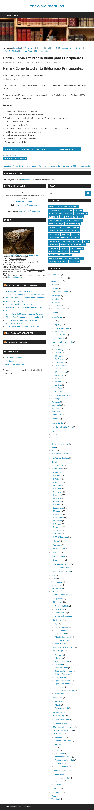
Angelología (55, 207)
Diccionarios (58, 560)
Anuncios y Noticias (59, 278)
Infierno (56, 419)
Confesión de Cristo (63, 741)
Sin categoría (56, 582)
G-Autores (57, 492)
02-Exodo (59, 325)
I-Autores (57, 498)
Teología (55, 591)
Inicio (15, 48)
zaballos (62, 262)
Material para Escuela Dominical (21, 285)
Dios (80, 217)
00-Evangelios (61, 349)
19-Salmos (59, 331)
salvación (63, 251)
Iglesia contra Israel (63, 680)
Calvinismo (56, 305)
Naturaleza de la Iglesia (64, 690)
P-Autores (57, 524)
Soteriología (58, 733)
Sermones (57, 545)
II (43, 48)
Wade (52, 262)
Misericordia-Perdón (63, 757)
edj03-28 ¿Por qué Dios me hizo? (19, 291)
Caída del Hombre (62, 720)
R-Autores (57, 527)
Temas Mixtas (57, 588)
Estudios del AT (56, 227)
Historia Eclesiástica (59, 238)
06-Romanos (60, 359)
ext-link (53, 231)
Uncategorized (57, 796)
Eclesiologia (56, 411)
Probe (64, 248)
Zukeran (74, 262)
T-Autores (57, 533)
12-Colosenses (61, 372)
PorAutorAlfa (56, 468)
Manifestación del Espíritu (64, 727)
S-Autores (57, 530)
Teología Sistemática (60, 595)
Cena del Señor (61, 668)
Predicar (54, 248)
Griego (75, 234)
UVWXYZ (6, 51)
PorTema (55, 541)
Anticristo (59, 702)
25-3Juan (58, 391)
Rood (52, 251)
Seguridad (59, 763)
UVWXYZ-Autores (60, 537)
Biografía (55, 302)
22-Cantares (60, 338)
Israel (53, 447)
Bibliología (55, 296)
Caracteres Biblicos (59, 308)
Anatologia (56, 274)
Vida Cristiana (76, 258)
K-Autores (57, 505)
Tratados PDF (56, 793)
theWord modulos (47, 5)
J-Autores (57, 501)
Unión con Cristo (62, 766)
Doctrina (77, 220)
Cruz (57, 624)
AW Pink (68, 210)
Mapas (54, 450)
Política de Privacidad (14, 358)
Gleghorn (54, 234)
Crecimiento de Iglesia (64, 671)
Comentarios (56, 317)
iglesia (75, 238)
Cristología (57, 620)
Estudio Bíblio (72, 224)
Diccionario (56, 405)
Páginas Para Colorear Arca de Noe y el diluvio (25, 317)
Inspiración (55, 241)
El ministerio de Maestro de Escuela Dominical (25, 314)
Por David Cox (78, 245)
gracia (65, 234)
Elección (58, 744)
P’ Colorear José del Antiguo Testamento (22, 320)
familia (64, 231)
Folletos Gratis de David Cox (19, 333)
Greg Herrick (20, 158)
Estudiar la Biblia (45, 62)
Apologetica (55, 210)
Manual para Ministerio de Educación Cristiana (25, 294)
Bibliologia (8, 158)
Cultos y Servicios (62, 674)
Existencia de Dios (62, 778)
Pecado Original (61, 723)
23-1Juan (58, 385)
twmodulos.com (15, 277)
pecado (64, 245)
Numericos (57, 514)
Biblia (78, 210)
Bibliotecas (55, 299)
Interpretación (61, 612)
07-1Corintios (60, 362)
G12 (52, 437)
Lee (79, 241)
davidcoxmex (24, 202)
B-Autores (57, 476)
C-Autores (57, 479)
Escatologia (56, 415)
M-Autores (57, 511)
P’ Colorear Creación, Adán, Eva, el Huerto (23, 327)
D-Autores (57, 482)
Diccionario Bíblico (62, 564)
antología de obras (61, 458)
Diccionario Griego (63, 567)
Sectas (75, 251)
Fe (56, 747)
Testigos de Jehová (58, 258)
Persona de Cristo (62, 640)
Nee (86, 241)
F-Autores (57, 488)
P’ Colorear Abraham (14, 323)
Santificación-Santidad (64, 760)
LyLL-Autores (58, 508)
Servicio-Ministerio (63, 693)
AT (54, 321)
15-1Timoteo (60, 375)
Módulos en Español (59, 454)
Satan (53, 575)
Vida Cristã (55, 799)
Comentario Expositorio (63, 342)
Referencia (55, 552)
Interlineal (69, 241)
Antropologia (71, 207)
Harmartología (59, 715)
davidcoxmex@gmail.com (26, 205)
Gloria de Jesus (61, 630)
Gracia (57, 750)
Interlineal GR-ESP (60, 291)
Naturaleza (59, 781)
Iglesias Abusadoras (63, 684)
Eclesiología (58, 651)
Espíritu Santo (56, 224)
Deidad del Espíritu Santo (63, 647)
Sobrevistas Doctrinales (63, 730)
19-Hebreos (59, 382)
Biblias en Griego (26, 51)
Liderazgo (59, 687)
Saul (55, 313)
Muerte (58, 705)
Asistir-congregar (62, 661)
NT (54, 345)
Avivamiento (60, 737)
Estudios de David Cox (16, 342)
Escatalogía (58, 697)
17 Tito (57, 378)
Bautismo (59, 664)
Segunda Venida (62, 708)
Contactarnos (11, 361)
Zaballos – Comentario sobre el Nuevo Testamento (25, 166)
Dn (67, 220)
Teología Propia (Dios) (62, 770)
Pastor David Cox (27, 62)
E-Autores (57, 485)
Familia (54, 431)
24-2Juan (58, 388)
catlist (68, 213)
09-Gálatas (59, 369)
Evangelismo (72, 227)
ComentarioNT (67, 217)
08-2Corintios (60, 365)
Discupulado (55, 220)
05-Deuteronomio (62, 328)
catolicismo (81, 213)
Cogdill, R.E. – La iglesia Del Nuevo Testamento (70, 166)
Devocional (56, 402)
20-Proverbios (61, 335)
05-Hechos (59, 356)
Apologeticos (56, 281)
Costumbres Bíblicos (59, 395)
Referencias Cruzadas (62, 571)
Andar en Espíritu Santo (63, 427)
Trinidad (56, 788)
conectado (25, 179)
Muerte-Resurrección (63, 637)
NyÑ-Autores (58, 517)
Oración (53, 245)
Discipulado (56, 408)
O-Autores (57, 521)
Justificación (60, 753)
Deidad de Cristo (62, 627)
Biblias (15, 51)
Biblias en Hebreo (42, 51)
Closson (53, 217)
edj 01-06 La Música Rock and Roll (20, 304)
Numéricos (63, 48)
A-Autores (57, 472)
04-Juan (58, 352)
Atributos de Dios (62, 775)
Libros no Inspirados (63, 616)
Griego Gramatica (58, 441)
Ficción (54, 434)
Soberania (59, 784)
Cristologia (55, 398)
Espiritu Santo (57, 423)
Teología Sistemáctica (60, 255)
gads (75, 231)
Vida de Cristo (61, 643)
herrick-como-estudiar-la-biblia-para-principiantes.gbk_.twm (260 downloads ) (42, 149)
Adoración (59, 655)
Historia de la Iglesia (59, 444)
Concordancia (59, 556)
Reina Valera (76, 248)
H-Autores (56, 62)
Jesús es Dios (60, 634)
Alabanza (59, 658)
